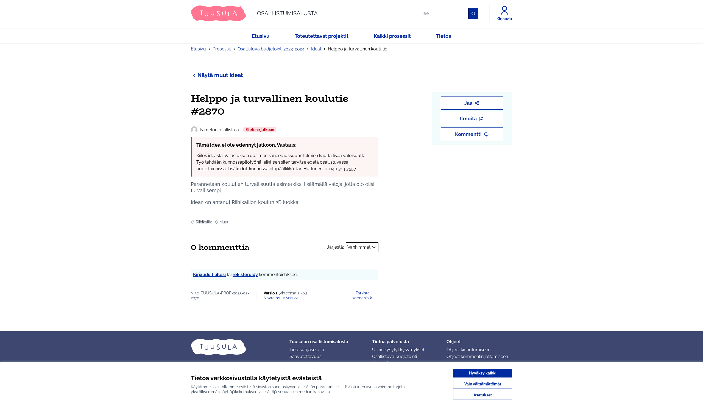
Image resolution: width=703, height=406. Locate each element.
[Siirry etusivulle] (236, 347)
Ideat (316, 49)
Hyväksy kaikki (482, 373)
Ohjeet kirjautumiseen (468, 349)
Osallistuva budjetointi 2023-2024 (271, 49)
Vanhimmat (358, 247)
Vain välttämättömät (482, 384)
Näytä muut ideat (220, 75)
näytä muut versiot (281, 298)
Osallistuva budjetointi (394, 356)
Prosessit (222, 49)
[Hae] (473, 13)
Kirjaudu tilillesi (209, 274)
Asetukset (483, 395)
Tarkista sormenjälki (362, 295)
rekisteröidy (245, 274)
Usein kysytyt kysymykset (398, 349)
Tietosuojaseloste (307, 349)
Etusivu (198, 49)
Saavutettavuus (305, 356)
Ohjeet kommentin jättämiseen (477, 356)
